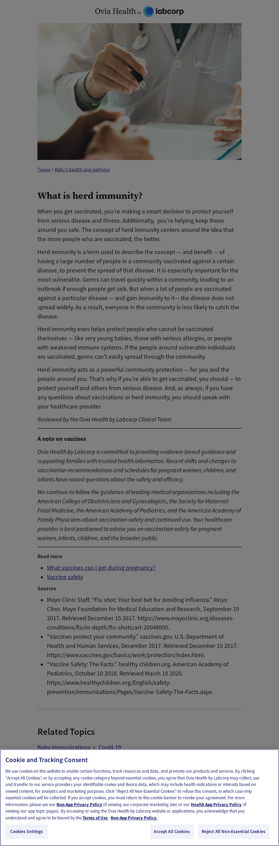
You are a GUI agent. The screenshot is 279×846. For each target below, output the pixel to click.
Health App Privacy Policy (216, 804)
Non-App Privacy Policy (79, 804)
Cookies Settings (26, 831)
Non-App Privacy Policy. (134, 818)
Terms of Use (95, 818)
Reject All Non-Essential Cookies (233, 831)
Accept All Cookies (172, 831)
